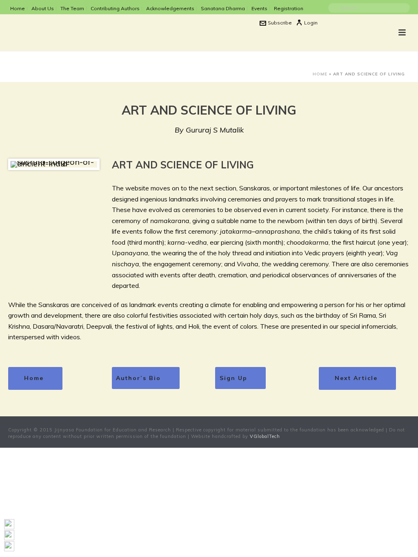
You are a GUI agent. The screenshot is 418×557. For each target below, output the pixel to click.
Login (311, 23)
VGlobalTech (265, 436)
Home (320, 74)
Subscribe (280, 23)
